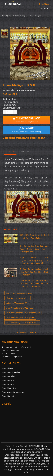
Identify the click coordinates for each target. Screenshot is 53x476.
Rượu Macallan (8, 376)
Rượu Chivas (7, 368)
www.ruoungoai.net (13, 356)
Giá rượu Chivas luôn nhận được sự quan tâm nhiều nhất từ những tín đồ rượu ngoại (34, 283)
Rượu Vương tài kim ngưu (13, 392)
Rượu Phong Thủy (9, 388)
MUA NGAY (26, 130)
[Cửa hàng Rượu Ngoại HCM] (13, 3)
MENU (46, 8)
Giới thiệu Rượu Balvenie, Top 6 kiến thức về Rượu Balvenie (34, 236)
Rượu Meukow (8, 384)
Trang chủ (7, 15)
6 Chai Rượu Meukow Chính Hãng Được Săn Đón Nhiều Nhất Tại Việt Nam (34, 272)
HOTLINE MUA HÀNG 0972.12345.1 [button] (24, 138)
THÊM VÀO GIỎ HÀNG (27, 120)
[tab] (10, 151)
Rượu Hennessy (8, 380)
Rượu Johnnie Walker (11, 372)
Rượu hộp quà (8, 396)
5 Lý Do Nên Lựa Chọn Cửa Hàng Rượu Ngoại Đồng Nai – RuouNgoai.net (34, 249)
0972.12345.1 (10, 353)
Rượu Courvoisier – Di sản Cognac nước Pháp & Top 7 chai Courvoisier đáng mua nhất (34, 260)
